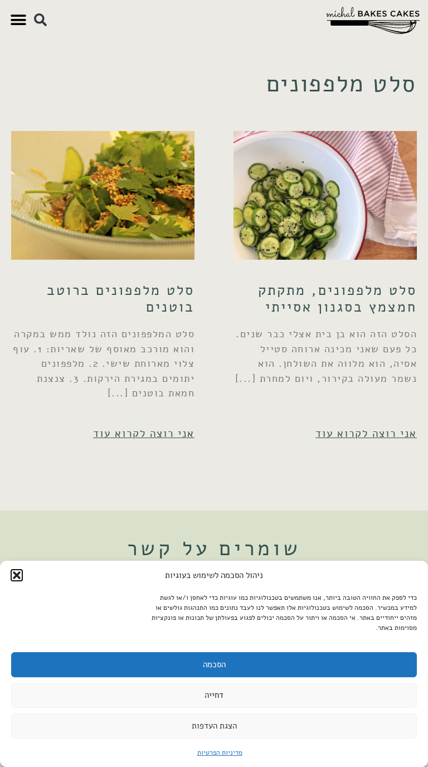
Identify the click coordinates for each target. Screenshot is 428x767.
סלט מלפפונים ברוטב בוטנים (120, 298)
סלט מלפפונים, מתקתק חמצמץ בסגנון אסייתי (337, 298)
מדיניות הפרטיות (219, 752)
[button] (16, 575)
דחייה (214, 695)
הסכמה (214, 664)
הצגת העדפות (214, 725)
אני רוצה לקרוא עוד (366, 433)
